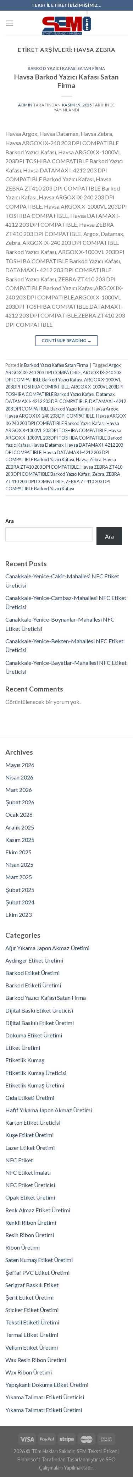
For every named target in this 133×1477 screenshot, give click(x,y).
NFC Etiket (19, 1160)
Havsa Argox (105, 409)
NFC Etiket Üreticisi (30, 1184)
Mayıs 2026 (19, 764)
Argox (115, 365)
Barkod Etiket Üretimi (32, 972)
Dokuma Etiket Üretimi (33, 1035)
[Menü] (9, 23)
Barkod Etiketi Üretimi (33, 985)
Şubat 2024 (19, 902)
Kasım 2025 (19, 839)
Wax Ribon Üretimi (28, 1372)
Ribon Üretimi (22, 1247)
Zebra (98, 474)
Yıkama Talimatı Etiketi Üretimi (43, 1409)
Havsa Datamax (47, 445)
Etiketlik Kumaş (24, 1060)
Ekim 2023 (18, 914)
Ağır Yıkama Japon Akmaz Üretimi (47, 947)
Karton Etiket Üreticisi (32, 1122)
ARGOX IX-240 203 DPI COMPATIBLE (43, 372)
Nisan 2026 (19, 777)
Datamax (105, 394)
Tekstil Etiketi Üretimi (32, 1322)
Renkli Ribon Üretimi (30, 1222)
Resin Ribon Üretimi (29, 1234)
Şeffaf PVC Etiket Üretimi (37, 1272)
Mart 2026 (18, 789)
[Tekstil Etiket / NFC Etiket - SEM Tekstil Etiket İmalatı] (66, 23)
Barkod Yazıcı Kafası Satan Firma (66, 68)
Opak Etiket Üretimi (30, 1197)
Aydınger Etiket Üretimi (34, 960)
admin (25, 105)
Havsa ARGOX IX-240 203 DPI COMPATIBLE (49, 416)
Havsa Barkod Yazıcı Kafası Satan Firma (66, 81)
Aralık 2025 (19, 827)
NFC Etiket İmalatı (28, 1172)
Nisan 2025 (19, 864)
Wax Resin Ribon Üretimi (35, 1359)
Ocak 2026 (19, 814)
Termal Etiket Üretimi (31, 1334)
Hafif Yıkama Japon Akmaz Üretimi (48, 1110)
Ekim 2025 (18, 852)
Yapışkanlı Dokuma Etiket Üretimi (46, 1384)
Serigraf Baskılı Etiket (32, 1285)
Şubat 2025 (19, 889)
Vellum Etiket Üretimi (31, 1347)
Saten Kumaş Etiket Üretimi (39, 1259)
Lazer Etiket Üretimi (30, 1147)
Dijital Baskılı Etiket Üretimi (39, 1022)
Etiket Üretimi (22, 1047)
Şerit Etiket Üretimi (29, 1297)
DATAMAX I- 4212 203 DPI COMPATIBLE (46, 401)
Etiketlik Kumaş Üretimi (34, 1085)
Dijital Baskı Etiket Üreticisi (39, 1010)
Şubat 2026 (19, 802)
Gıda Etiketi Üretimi (29, 1097)
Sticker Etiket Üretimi (32, 1309)
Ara (9, 521)
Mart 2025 (18, 876)
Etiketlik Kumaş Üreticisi (35, 1072)
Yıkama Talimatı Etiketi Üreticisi (44, 1397)
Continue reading (66, 340)
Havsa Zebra (88, 459)
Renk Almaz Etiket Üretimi (37, 1210)
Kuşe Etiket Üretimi (29, 1134)
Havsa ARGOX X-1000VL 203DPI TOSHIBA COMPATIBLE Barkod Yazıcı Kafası (63, 438)
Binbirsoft (28, 1459)
